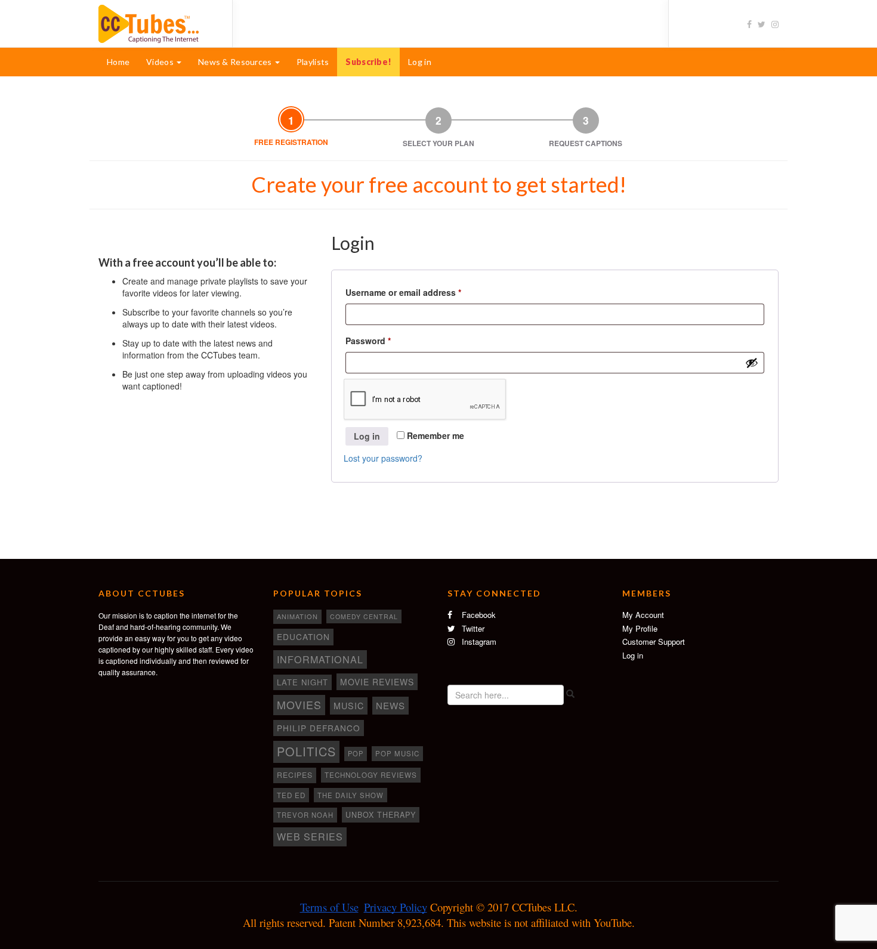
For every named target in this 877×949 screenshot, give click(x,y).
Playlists (313, 62)
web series (310, 836)
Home (118, 62)
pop (355, 753)
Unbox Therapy (380, 814)
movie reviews (377, 682)
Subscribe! (368, 62)
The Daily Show (350, 795)
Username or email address (421, 292)
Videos (160, 62)
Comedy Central (364, 616)
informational (320, 659)
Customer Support (653, 641)
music (348, 706)
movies (299, 704)
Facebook (477, 614)
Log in (419, 62)
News (390, 705)
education (303, 636)
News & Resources (236, 62)
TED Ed (291, 795)
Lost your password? (383, 458)
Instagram (477, 641)
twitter (471, 628)
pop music (397, 753)
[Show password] (751, 362)
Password (386, 340)
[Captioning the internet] (156, 23)
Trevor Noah (305, 815)
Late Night (302, 682)
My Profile (639, 628)
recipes (295, 774)
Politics (306, 751)
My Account (643, 614)
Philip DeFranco (318, 728)
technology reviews (371, 775)
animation (297, 616)
